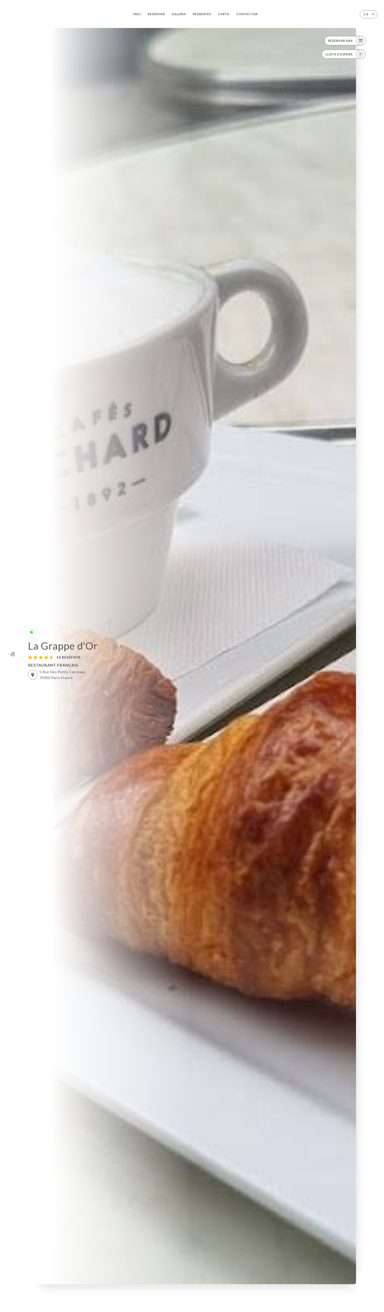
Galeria (179, 14)
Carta (223, 14)
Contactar (247, 14)
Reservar (156, 14)
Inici (137, 14)
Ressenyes (202, 14)
